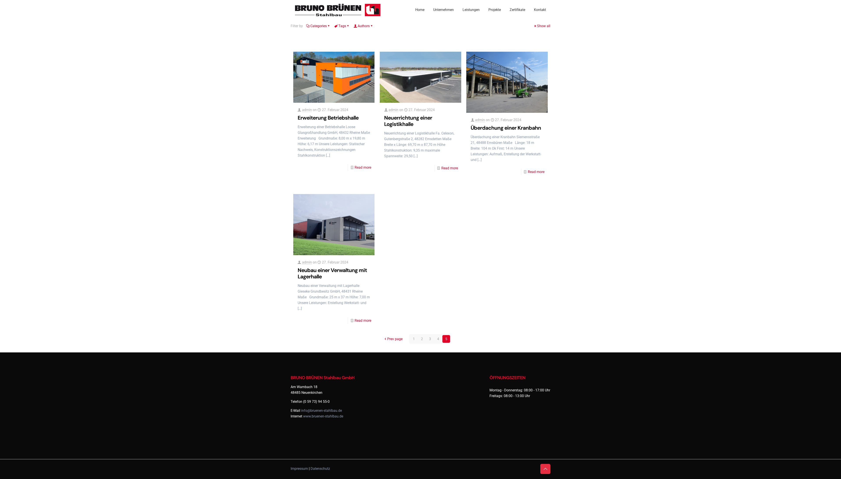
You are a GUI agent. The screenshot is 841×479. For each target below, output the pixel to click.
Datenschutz (320, 469)
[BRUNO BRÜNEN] (339, 10)
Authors (364, 26)
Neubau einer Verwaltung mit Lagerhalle (332, 273)
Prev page (395, 339)
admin (307, 110)
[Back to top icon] (545, 469)
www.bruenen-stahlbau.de (323, 416)
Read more (363, 167)
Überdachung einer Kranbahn (506, 127)
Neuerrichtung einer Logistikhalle (408, 120)
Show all (543, 26)
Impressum (299, 469)
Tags (342, 26)
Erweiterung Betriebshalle (328, 117)
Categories (318, 26)
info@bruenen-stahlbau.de (321, 410)
